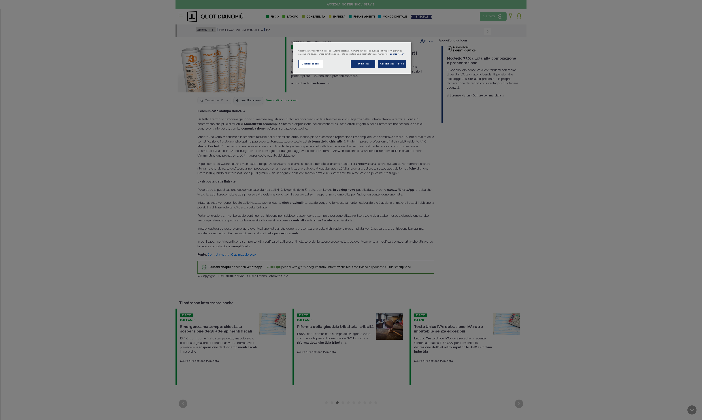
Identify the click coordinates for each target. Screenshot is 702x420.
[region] (352, 58)
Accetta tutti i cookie (392, 63)
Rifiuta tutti (363, 63)
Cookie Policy (397, 54)
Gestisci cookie (311, 63)
